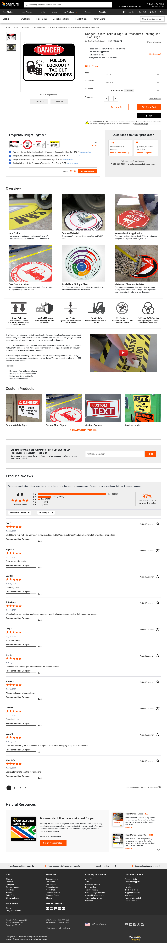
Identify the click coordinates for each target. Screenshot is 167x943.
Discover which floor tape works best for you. (67, 818)
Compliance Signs (61, 19)
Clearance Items (12, 898)
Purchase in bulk (155, 99)
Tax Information (91, 890)
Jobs (87, 882)
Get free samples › (144, 153)
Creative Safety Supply (25, 939)
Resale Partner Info (92, 884)
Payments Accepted (133, 898)
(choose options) (85, 152)
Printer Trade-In (131, 901)
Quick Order (143, 12)
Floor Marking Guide (134, 814)
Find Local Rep (129, 12)
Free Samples (51, 884)
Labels (42, 12)
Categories (10, 884)
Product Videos (51, 890)
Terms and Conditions (93, 898)
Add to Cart (151, 107)
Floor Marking (8, 12)
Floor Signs (41, 19)
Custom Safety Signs (16, 425)
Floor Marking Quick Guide (137, 835)
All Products (69, 12)
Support (88, 12)
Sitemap (49, 898)
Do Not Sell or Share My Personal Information (32, 937)
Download (128, 827)
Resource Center (52, 879)
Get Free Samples (135, 6)
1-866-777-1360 (155, 4)
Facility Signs (81, 19)
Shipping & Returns (132, 893)
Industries (10, 890)
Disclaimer (89, 901)
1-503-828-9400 (62, 923)
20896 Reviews (22, 504)
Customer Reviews (53, 893)
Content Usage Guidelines (95, 893)
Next (158, 849)
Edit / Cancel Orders (13, 911)
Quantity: (89, 97)
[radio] (83, 494)
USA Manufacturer (99, 924)
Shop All (9, 879)
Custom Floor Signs (56, 425)
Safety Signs (99, 19)
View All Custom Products (83, 430)
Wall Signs (25, 19)
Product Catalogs (52, 887)
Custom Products (20, 388)
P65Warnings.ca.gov (141, 124)
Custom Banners (93, 425)
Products (9, 882)
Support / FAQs (131, 879)
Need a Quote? (155, 54)
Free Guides (50, 882)
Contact (128, 884)
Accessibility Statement (94, 895)
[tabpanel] (133, 820)
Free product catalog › (120, 153)
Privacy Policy (10, 937)
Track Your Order (131, 890)
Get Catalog (122, 6)
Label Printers (26, 12)
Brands (9, 893)
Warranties (129, 895)
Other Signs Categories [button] (151, 19)
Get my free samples (52, 843)
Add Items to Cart (88, 171)
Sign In (154, 12)
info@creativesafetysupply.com (141, 164)
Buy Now (115, 107)
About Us (102, 12)
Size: (87, 73)
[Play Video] (11, 47)
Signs (54, 12)
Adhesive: (89, 81)
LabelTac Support (132, 882)
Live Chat (128, 887)
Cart (163, 12)
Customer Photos (52, 895)
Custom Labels (132, 425)
